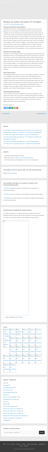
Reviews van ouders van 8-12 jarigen (12, 413)
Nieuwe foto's (6, 390)
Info (8, 444)
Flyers (4, 383)
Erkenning (20, 317)
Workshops (6, 420)
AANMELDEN (42, 444)
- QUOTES (5, 194)
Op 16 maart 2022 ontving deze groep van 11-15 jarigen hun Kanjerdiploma (21, 143)
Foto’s (21, 446)
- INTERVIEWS (6, 198)
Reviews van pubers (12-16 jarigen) (12, 418)
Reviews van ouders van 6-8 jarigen (12, 408)
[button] (2, 8)
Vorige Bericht (5, 113)
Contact (26, 446)
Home (4, 444)
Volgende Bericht (42, 113)
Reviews (5, 404)
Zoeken (42, 432)
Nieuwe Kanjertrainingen (9, 392)
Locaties (24, 444)
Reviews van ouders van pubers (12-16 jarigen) (14, 415)
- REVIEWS (6, 188)
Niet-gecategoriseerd (8, 387)
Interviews (5, 385)
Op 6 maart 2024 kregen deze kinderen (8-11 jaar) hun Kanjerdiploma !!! (21, 134)
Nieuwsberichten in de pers (10, 399)
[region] (24, 7)
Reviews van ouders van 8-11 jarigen (12, 411)
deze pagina (14, 173)
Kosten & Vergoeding (32, 444)
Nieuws (5, 394)
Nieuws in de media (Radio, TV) (11, 397)
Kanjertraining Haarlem (8, 2)
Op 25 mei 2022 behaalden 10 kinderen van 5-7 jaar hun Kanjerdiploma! (20, 141)
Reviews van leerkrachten (9, 406)
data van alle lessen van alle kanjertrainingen (22, 157)
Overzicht (12, 444)
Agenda (18, 444)
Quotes (5, 401)
